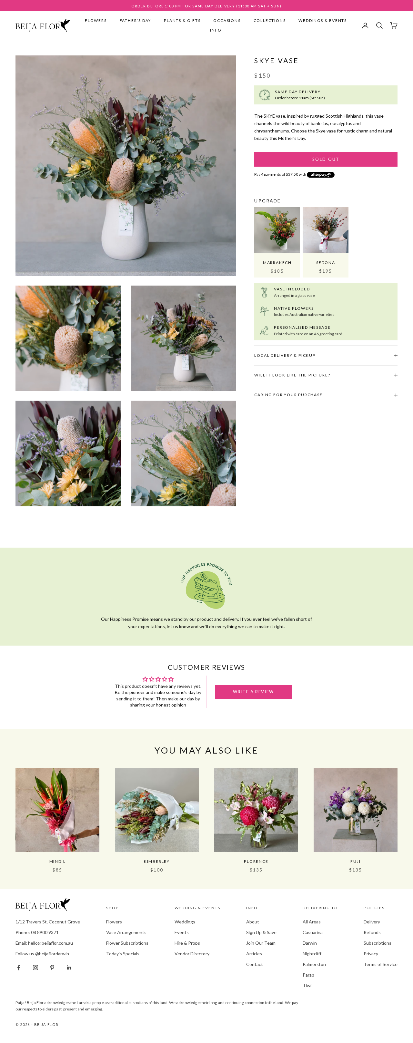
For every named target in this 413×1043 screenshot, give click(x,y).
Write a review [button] (253, 691)
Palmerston (314, 964)
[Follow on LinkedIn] (69, 967)
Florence (256, 861)
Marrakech (277, 262)
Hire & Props (187, 943)
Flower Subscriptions (127, 943)
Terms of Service (381, 964)
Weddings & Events (322, 20)
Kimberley (157, 861)
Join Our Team (261, 943)
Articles (254, 953)
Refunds (372, 932)
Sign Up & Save (261, 932)
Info (216, 30)
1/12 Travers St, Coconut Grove (47, 921)
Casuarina (313, 932)
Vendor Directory (192, 953)
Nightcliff (312, 953)
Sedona (325, 262)
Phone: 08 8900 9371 (37, 932)
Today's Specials (122, 953)
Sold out (326, 159)
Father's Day (135, 20)
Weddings (185, 921)
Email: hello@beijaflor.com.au (44, 943)
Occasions (226, 20)
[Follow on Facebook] (18, 967)
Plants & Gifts (182, 20)
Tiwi (307, 985)
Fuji (355, 861)
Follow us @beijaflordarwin (42, 953)
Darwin (310, 943)
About (252, 921)
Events (182, 932)
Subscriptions (377, 943)
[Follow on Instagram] (35, 967)
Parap (308, 975)
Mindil (57, 861)
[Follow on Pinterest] (52, 967)
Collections (270, 20)
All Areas (312, 921)
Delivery (372, 921)
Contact (254, 964)
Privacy (371, 953)
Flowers (96, 20)
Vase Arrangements (126, 932)
